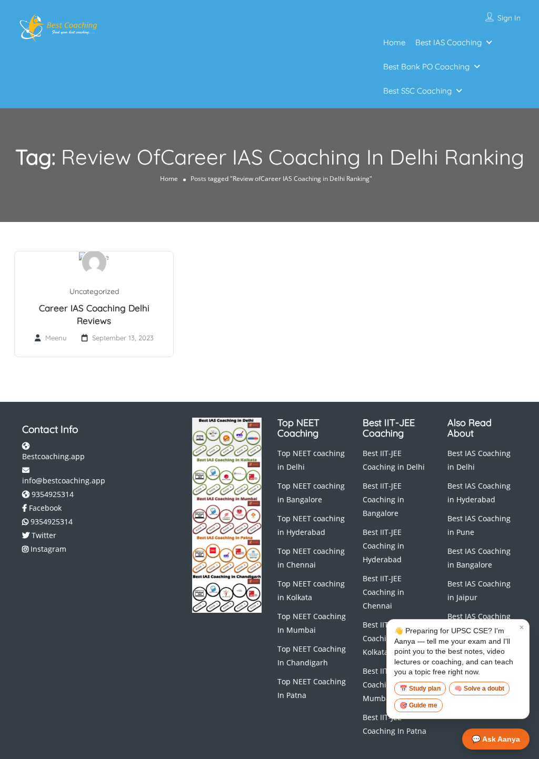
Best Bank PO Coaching (426, 67)
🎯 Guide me (418, 705)
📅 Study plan (420, 688)
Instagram (47, 549)
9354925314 (51, 494)
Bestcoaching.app (53, 456)
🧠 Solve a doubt (479, 688)
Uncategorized (94, 291)
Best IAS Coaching (448, 42)
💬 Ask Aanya (496, 739)
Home (394, 42)
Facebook (44, 508)
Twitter (42, 535)
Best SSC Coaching (417, 91)
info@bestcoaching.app (63, 480)
